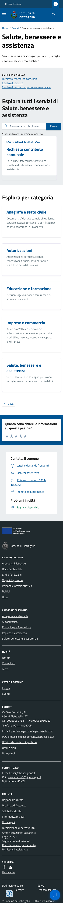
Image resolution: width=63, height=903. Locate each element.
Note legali (8, 822)
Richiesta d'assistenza (15, 849)
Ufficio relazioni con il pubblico (19, 742)
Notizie (6, 658)
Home (5, 28)
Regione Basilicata (13, 4)
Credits (20, 890)
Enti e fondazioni (12, 574)
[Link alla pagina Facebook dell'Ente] (4, 867)
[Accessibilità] (9, 894)
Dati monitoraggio (12, 885)
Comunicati (8, 663)
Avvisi (5, 669)
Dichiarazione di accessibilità (18, 828)
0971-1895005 (22, 725)
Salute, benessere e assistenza (23, 142)
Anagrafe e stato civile (15, 616)
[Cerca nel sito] (52, 15)
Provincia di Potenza (14, 805)
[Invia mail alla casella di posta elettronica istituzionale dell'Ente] (32, 731)
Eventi (6, 694)
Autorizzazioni (10, 622)
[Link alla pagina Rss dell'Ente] (10, 867)
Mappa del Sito (47, 890)
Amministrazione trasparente (19, 833)
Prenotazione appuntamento (19, 845)
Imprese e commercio (14, 633)
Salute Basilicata (12, 811)
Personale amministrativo (17, 586)
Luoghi (6, 688)
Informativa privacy (13, 816)
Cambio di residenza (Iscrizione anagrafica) (26, 87)
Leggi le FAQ (9, 837)
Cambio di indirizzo (12, 83)
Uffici (5, 597)
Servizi (15, 28)
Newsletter (8, 872)
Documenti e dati (12, 569)
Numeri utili (8, 753)
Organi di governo (12, 580)
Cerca (53, 126)
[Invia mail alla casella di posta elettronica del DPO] (23, 773)
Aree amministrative (14, 563)
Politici (6, 591)
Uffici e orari (9, 748)
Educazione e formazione (16, 627)
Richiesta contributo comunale (19, 79)
